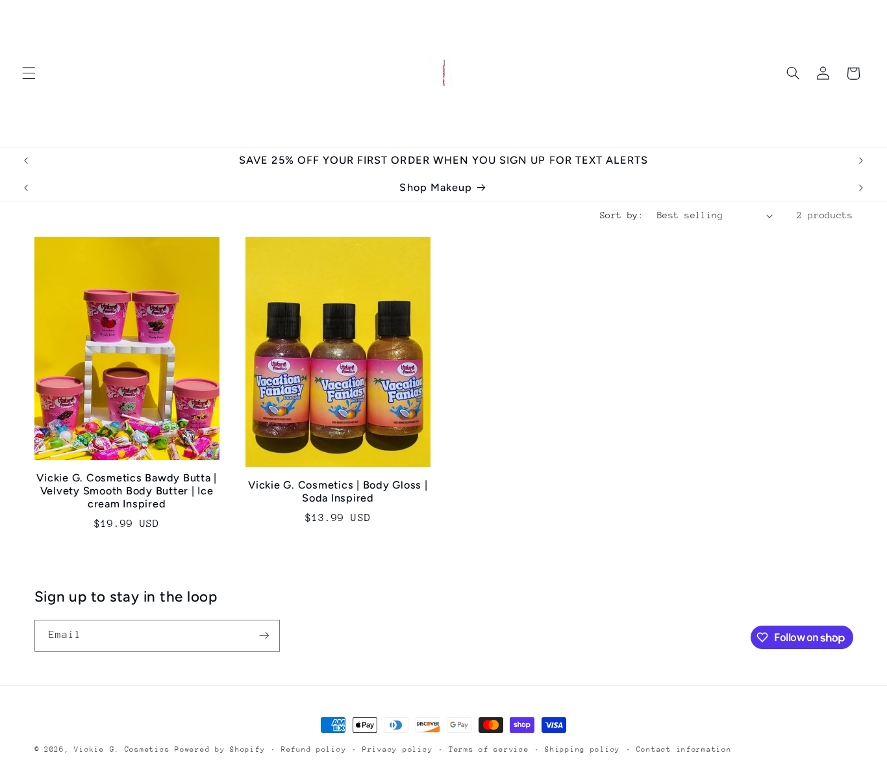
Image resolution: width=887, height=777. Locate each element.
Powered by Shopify (220, 749)
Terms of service (489, 749)
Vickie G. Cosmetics (121, 749)
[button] (29, 73)
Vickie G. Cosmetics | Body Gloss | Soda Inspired (338, 491)
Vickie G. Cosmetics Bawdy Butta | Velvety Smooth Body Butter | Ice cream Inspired (126, 491)
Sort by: (621, 215)
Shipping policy (582, 749)
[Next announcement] (861, 160)
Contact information (684, 749)
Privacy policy (397, 749)
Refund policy (314, 749)
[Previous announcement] (26, 160)
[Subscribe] (264, 636)
